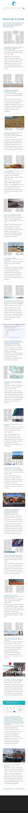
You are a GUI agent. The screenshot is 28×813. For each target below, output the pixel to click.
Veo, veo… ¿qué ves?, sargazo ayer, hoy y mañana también (12, 215)
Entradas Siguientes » (20, 788)
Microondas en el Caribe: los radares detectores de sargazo (13, 468)
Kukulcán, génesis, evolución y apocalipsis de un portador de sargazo (13, 382)
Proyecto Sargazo (19, 52)
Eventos (13, 517)
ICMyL (12, 52)
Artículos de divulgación (17, 50)
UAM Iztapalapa (15, 521)
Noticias (6, 137)
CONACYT (6, 175)
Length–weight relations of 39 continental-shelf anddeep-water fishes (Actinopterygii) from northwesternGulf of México (14, 342)
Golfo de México (12, 769)
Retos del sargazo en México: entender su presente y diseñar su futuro (13, 639)
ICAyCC (19, 517)
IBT (16, 517)
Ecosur (11, 175)
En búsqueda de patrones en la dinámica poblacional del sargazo (14, 301)
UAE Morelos (7, 521)
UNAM (11, 54)
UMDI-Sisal (6, 54)
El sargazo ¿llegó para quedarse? (13, 679)
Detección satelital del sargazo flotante (13, 425)
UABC (5, 97)
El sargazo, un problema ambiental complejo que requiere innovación (11, 91)
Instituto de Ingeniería (14, 219)
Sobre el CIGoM (12, 388)
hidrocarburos (19, 769)
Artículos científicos (16, 345)
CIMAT (9, 472)
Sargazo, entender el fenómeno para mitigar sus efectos (13, 133)
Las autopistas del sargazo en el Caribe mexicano (13, 171)
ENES (20, 516)
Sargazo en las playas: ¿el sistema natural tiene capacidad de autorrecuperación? (14, 48)
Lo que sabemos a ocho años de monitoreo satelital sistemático (13, 556)
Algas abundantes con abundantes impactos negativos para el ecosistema (13, 596)
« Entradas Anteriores (8, 788)
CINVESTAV (10, 95)
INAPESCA (6, 305)
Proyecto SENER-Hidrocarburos (16, 771)
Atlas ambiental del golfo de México (12, 765)
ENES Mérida (7, 52)
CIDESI (17, 514)
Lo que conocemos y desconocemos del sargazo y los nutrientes (13, 259)
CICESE (6, 95)
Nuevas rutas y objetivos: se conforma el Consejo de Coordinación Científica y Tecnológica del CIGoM (12, 511)
